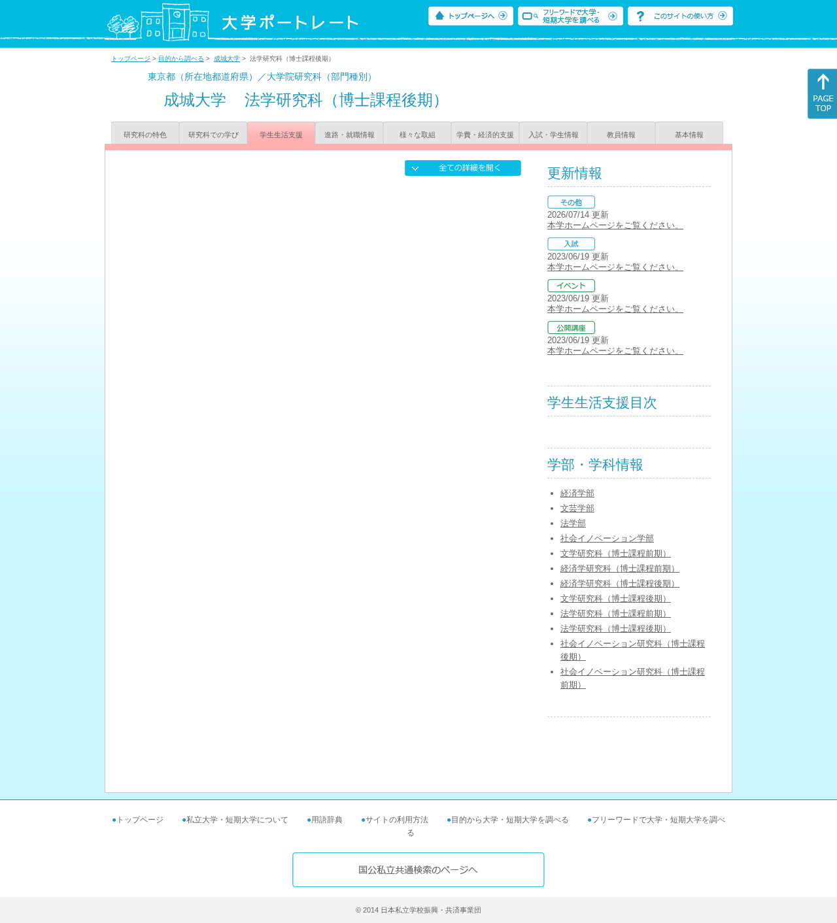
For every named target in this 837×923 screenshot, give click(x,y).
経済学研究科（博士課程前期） (619, 568)
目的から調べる (181, 58)
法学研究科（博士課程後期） (615, 628)
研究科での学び (213, 135)
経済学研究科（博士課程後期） (619, 583)
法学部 (573, 523)
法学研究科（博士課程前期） (615, 613)
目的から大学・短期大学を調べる (510, 819)
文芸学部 (577, 508)
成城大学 (227, 58)
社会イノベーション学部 (607, 538)
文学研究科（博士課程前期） (615, 553)
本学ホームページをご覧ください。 (615, 225)
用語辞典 (327, 819)
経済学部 (577, 493)
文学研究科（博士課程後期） (615, 598)
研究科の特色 (145, 135)
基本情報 (689, 135)
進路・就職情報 (349, 135)
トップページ (130, 58)
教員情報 (621, 135)
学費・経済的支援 (485, 135)
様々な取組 (418, 135)
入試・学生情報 (553, 135)
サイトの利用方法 (397, 819)
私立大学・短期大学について (237, 819)
